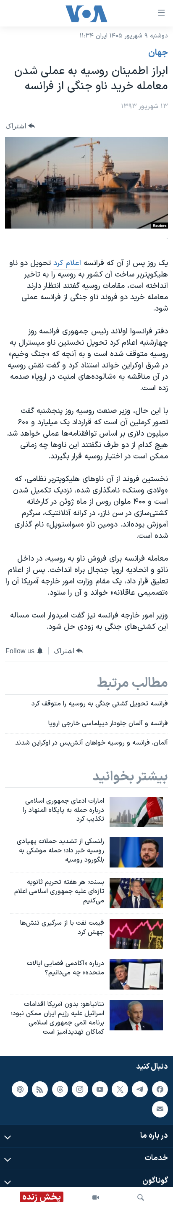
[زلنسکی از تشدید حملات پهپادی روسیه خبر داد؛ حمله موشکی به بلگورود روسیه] (136, 852)
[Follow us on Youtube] (100, 1089)
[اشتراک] (160, 1110)
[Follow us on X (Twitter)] (120, 1089)
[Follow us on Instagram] (80, 1089)
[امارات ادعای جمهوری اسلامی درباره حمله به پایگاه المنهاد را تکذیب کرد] (136, 812)
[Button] (20, 126)
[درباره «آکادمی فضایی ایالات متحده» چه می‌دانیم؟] (136, 974)
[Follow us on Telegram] (140, 1089)
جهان (158, 53)
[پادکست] (20, 1089)
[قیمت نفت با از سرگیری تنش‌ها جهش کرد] (136, 934)
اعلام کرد (67, 263)
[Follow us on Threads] (60, 1089)
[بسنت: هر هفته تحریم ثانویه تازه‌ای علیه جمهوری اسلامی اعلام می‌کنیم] (136, 893)
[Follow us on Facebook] (160, 1089)
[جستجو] (140, 1197)
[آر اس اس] (40, 1089)
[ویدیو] (95, 1197)
